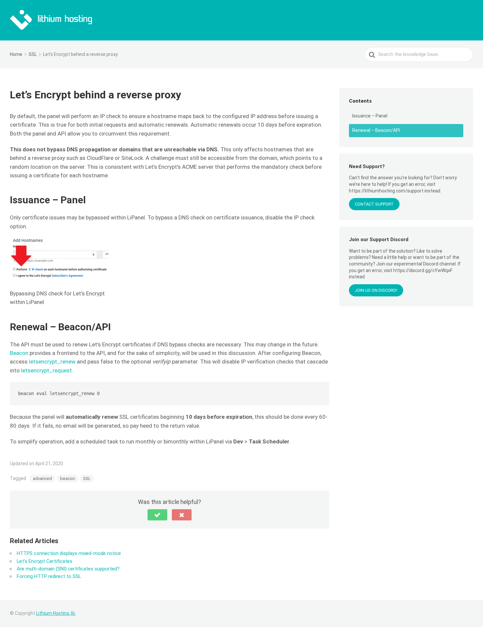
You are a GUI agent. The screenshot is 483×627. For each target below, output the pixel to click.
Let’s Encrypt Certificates (44, 561)
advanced (42, 478)
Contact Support (374, 204)
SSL (87, 478)
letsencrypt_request (46, 370)
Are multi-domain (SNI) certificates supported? (68, 569)
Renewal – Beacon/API (376, 130)
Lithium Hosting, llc (55, 613)
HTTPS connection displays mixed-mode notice (69, 553)
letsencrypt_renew (52, 361)
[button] (157, 514)
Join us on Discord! (376, 290)
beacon (67, 478)
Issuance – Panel (369, 115)
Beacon (19, 353)
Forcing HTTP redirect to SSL (49, 576)
